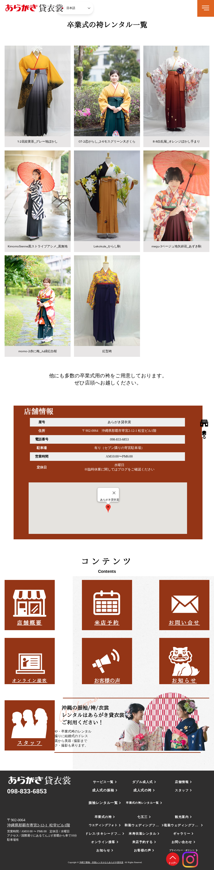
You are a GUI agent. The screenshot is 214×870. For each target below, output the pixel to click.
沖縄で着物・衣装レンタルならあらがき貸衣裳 (101, 862)
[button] (205, 8)
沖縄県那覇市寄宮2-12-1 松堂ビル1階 (38, 825)
